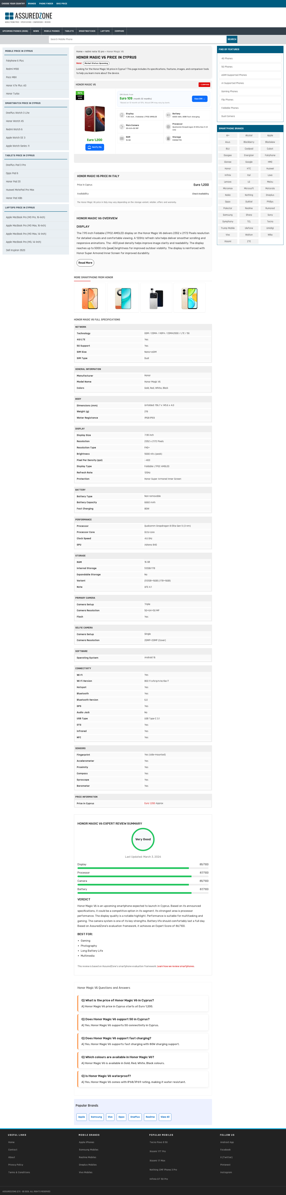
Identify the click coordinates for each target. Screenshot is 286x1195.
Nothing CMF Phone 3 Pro (163, 1169)
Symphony (227, 221)
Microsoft (249, 188)
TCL (249, 221)
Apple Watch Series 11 (17, 146)
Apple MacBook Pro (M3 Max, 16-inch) (26, 225)
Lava (270, 175)
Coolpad (249, 148)
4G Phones (227, 58)
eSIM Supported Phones (234, 75)
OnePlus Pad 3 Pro (16, 165)
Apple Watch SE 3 (15, 138)
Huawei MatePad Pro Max (20, 190)
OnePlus (135, 1117)
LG (249, 181)
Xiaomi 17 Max (157, 1160)
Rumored (270, 208)
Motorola (270, 188)
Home (79, 51)
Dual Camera (228, 116)
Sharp (249, 214)
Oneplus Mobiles (88, 1165)
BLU (228, 148)
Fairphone (270, 155)
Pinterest (225, 1165)
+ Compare (204, 84)
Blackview (270, 142)
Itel (249, 175)
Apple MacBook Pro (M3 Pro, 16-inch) (25, 217)
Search (232, 39)
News (36, 31)
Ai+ (227, 135)
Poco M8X (11, 77)
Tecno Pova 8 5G (159, 1142)
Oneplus (270, 195)
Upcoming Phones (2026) (15, 31)
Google (249, 162)
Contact (12, 1149)
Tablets (69, 31)
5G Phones (227, 67)
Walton (249, 234)
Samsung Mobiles (88, 1149)
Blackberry (249, 142)
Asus (227, 142)
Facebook (225, 1149)
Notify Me (97, 147)
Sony (270, 214)
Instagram (226, 1172)
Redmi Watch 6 (14, 129)
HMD (270, 162)
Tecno (270, 221)
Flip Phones (227, 99)
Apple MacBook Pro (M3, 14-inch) (23, 242)
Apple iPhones (86, 1142)
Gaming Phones (229, 91)
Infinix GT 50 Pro (159, 1179)
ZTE (249, 241)
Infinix (228, 175)
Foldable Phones (230, 108)
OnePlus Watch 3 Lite (17, 113)
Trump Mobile (228, 228)
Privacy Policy (15, 1165)
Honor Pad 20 (13, 181)
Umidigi (270, 228)
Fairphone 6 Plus (15, 61)
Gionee (227, 162)
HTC (249, 168)
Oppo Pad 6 (12, 173)
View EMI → (199, 98)
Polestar (227, 208)
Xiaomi (227, 241)
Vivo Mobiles (85, 1172)
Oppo (121, 1117)
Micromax (228, 188)
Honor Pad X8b (14, 198)
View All (165, 1117)
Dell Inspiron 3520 (15, 250)
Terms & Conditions (19, 1172)
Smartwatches (87, 31)
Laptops (105, 31)
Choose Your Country (13, 3)
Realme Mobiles (87, 1157)
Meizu (270, 181)
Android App (227, 1142)
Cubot (270, 148)
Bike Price (61, 3)
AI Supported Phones (232, 83)
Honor (79, 63)
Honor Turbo (12, 94)
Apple (81, 1117)
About (11, 1157)
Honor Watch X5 (15, 121)
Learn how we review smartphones (175, 966)
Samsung (96, 1117)
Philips (270, 201)
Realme (150, 1117)
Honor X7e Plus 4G (16, 85)
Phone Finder (46, 3)
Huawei (270, 168)
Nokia (228, 195)
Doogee (228, 155)
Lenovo (227, 181)
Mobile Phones (52, 31)
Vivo (110, 1117)
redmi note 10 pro (94, 51)
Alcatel (248, 135)
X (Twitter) (226, 1157)
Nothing (249, 195)
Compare (119, 31)
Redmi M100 (12, 69)
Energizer (249, 155)
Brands (32, 3)
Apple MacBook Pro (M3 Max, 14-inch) (26, 234)
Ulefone (249, 228)
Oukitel (248, 201)
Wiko (270, 234)
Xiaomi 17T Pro (158, 1151)
